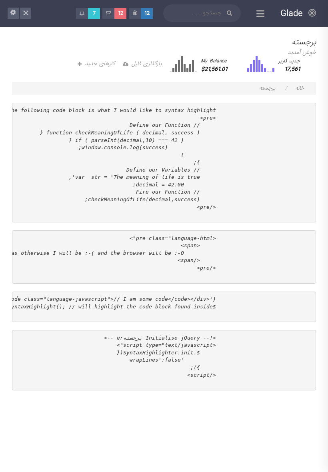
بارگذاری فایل (147, 63)
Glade (293, 13)
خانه (299, 88)
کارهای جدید (100, 63)
